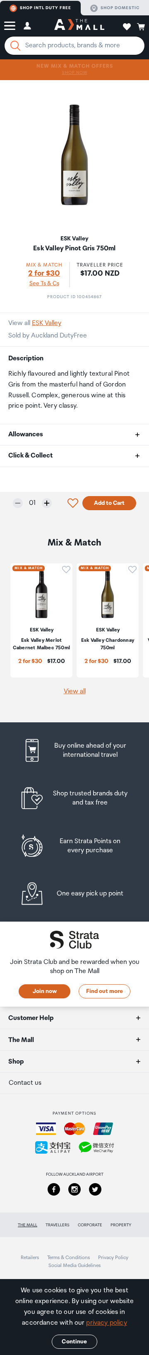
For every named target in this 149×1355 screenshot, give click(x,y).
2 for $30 (44, 273)
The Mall (27, 1225)
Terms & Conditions (68, 1257)
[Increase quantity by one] (47, 503)
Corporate (90, 1225)
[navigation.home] (79, 25)
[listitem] (74, 750)
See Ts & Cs (44, 283)
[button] (9, 25)
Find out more (104, 991)
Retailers (30, 1257)
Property (121, 1225)
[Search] (15, 45)
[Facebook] (54, 1189)
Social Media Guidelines (74, 1265)
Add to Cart (109, 503)
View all (75, 691)
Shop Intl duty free (45, 7)
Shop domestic (120, 7)
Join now (45, 991)
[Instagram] (74, 1189)
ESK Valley (46, 323)
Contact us (25, 1083)
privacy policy (106, 1323)
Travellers (58, 1225)
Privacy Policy (113, 1257)
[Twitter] (95, 1189)
